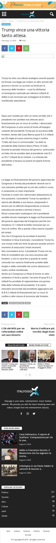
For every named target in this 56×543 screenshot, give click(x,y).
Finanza (26, 531)
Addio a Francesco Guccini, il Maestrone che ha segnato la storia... (35, 453)
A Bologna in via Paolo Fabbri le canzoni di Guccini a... (36, 467)
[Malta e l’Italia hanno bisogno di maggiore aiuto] (46, 356)
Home (4, 21)
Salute (4, 516)
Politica (11, 21)
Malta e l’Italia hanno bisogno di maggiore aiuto (45, 366)
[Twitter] (34, 414)
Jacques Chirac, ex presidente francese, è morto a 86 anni (27, 367)
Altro (4, 502)
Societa (5, 497)
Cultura (5, 506)
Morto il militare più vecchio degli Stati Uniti (42, 331)
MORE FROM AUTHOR (39, 345)
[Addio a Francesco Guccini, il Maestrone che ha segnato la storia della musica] (9, 454)
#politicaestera (16, 303)
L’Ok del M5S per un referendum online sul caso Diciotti (13, 331)
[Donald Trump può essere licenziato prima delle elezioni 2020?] (10, 356)
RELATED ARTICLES (16, 345)
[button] (51, 14)
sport (4, 511)
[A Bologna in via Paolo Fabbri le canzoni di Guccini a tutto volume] (9, 470)
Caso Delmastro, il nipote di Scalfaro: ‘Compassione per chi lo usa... (36, 437)
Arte (8, 531)
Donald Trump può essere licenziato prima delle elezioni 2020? (10, 367)
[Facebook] (22, 414)
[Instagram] (28, 414)
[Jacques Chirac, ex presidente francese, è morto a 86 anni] (28, 356)
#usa (28, 303)
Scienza (46, 531)
